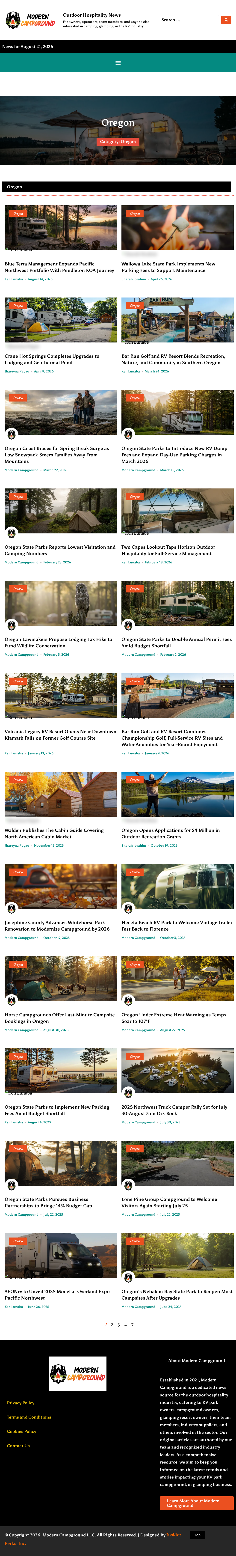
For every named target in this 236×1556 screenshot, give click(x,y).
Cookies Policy (21, 1431)
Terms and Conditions (29, 1417)
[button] (118, 62)
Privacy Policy (20, 1402)
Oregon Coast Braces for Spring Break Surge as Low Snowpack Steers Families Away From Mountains (57, 455)
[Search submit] (226, 20)
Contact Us (18, 1445)
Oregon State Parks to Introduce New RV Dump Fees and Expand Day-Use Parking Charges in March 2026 (174, 455)
